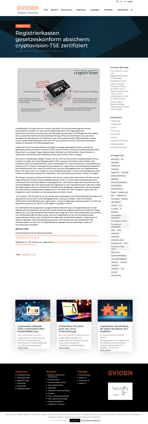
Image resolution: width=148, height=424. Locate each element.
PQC (46, 10)
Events (113, 128)
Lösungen (94, 10)
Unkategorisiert (117, 144)
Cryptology (115, 121)
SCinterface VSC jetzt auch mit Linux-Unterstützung (71, 329)
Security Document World (117, 248)
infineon (114, 205)
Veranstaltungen (23, 378)
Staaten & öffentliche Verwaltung (56, 376)
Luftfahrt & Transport (56, 404)
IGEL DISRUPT (116, 202)
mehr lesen (23, 348)
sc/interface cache (117, 240)
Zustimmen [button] (75, 420)
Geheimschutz (53, 380)
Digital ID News (23, 26)
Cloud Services (84, 375)
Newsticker (115, 134)
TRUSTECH (115, 265)
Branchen (81, 10)
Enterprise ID (84, 380)
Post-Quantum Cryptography (116, 226)
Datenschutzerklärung (90, 420)
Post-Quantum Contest (119, 221)
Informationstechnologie (57, 399)
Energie (51, 393)
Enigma (113, 192)
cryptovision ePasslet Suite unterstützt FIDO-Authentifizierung (31, 329)
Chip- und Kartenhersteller (58, 396)
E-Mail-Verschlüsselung (119, 182)
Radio (113, 230)
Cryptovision (116, 124)
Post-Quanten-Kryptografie (116, 217)
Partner (113, 137)
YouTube (114, 272)
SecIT (126, 243)
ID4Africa (125, 199)
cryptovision (115, 172)
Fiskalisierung (26, 254)
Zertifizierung (116, 275)
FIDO (113, 195)
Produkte (108, 10)
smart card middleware (119, 259)
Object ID (82, 383)
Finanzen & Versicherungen (59, 391)
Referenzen (123, 10)
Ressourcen (66, 10)
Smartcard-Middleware (119, 255)
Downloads (21, 386)
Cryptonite (114, 169)
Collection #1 (115, 166)
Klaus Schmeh (25, 51)
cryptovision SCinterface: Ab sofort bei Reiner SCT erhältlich (114, 329)
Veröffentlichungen (118, 147)
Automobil (52, 388)
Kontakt (130, 2)
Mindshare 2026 (23, 375)
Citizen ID (83, 378)
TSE (34, 254)
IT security (114, 209)
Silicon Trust (115, 252)
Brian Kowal (115, 159)
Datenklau (114, 179)
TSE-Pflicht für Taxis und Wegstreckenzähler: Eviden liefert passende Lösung (119, 76)
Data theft (124, 172)
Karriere (54, 10)
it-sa (120, 205)
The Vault (123, 262)
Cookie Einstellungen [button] (58, 420)
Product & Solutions (54, 51)
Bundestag (115, 162)
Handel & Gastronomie (57, 382)
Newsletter (21, 383)
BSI (122, 159)
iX (121, 209)
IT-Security (115, 131)
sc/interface (115, 233)
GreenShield (115, 199)
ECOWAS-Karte (116, 185)
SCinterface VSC (116, 243)
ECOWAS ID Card (117, 189)
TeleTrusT (114, 262)
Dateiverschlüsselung (118, 176)
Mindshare (114, 212)
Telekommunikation (56, 402)
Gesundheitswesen (55, 385)
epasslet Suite (123, 192)
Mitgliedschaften (23, 389)
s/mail (119, 230)
